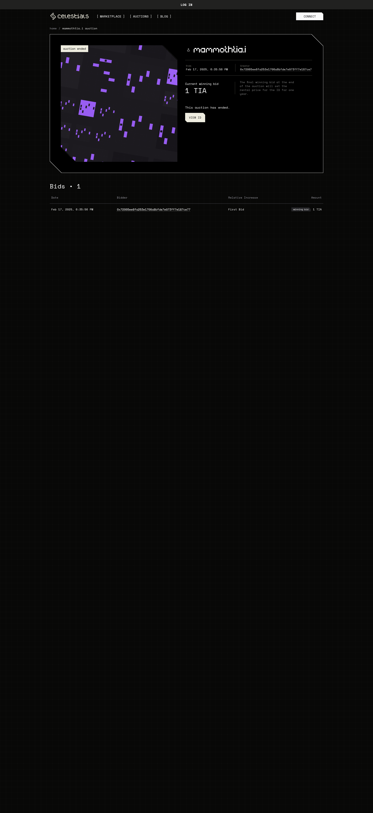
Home (53, 28)
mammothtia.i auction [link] (79, 28)
